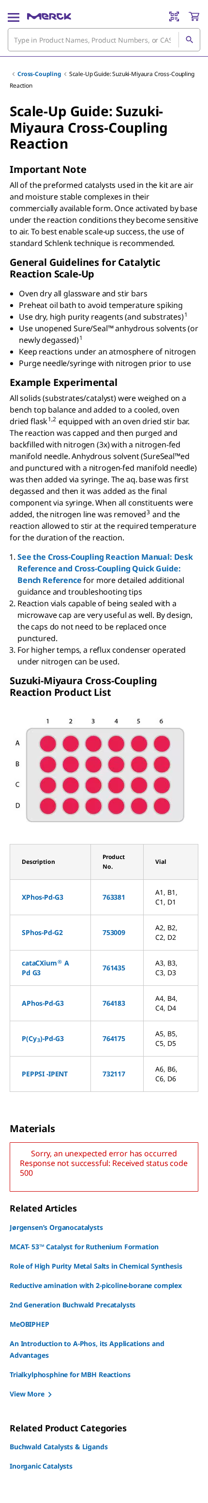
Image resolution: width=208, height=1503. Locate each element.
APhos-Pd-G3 (42, 1003)
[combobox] (104, 39)
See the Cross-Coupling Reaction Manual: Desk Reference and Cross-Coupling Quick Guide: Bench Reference (105, 568)
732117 (114, 1073)
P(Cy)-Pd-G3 (42, 1038)
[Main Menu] (13, 16)
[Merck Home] (49, 16)
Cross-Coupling (39, 74)
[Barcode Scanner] (174, 16)
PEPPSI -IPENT (45, 1073)
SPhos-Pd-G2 (42, 932)
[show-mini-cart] (194, 16)
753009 (114, 932)
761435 (114, 967)
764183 (114, 1003)
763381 (114, 897)
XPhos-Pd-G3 (42, 897)
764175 (114, 1038)
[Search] (189, 39)
